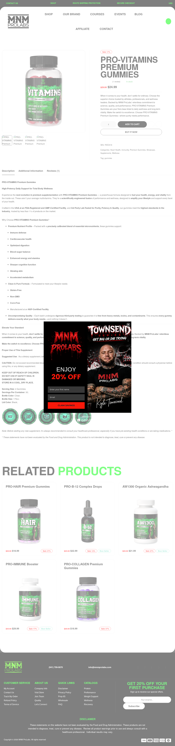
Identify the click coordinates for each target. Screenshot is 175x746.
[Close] (128, 324)
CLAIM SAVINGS (66, 405)
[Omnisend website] (87, 419)
